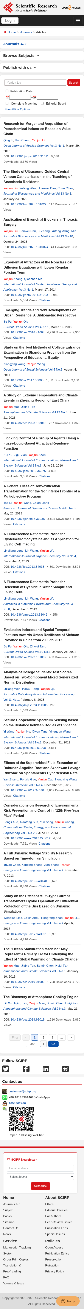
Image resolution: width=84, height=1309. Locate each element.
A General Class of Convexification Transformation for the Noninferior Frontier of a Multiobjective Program (41, 491)
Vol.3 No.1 (57, 145)
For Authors (53, 1216)
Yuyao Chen (11, 864)
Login (10, 20)
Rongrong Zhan (52, 917)
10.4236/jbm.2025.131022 (29, 204)
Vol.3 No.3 (69, 508)
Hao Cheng (22, 140)
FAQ (6, 1277)
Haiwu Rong (30, 688)
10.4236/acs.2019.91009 (28, 982)
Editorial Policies (56, 1210)
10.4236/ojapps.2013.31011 (30, 156)
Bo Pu (7, 321)
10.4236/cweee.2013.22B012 (31, 838)
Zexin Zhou (31, 917)
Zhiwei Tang (38, 646)
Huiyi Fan (61, 965)
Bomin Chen (45, 965)
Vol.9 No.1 (59, 971)
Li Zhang (44, 231)
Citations (44, 300)
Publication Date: (21, 91)
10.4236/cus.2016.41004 (28, 332)
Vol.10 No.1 (43, 651)
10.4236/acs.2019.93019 (28, 1019)
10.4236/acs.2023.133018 (28, 423)
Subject (8, 1210)
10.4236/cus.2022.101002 (28, 657)
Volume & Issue (13, 1283)
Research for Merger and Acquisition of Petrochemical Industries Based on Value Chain (37, 129)
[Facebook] (26, 1068)
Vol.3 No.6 (35, 465)
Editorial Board (56, 103)
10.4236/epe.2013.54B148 (29, 881)
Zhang (12, 279)
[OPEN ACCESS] (71, 7)
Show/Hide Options (18, 109)
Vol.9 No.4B (55, 923)
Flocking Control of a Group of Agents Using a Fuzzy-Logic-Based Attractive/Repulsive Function (41, 443)
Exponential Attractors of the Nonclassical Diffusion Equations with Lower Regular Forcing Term (37, 267)
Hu (23, 731)
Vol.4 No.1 (42, 327)
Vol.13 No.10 (64, 236)
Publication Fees (56, 1228)
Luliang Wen (11, 688)
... (61, 1037)
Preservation (53, 1259)
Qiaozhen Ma (33, 279)
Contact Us (10, 1228)
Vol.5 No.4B (55, 870)
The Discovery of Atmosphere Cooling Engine (40, 997)
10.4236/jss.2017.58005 (27, 380)
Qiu (20, 321)
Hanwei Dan (47, 188)
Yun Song (46, 822)
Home (12, 32)
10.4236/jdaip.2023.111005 (29, 705)
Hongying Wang (66, 779)
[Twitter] (5, 1068)
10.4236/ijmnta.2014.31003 (29, 295)
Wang (36, 364)
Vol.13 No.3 (59, 412)
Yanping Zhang (32, 864)
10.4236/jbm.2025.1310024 (29, 247)
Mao (11, 406)
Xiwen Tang (40, 731)
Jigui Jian (20, 455)
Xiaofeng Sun (29, 822)
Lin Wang (31, 550)
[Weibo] (65, 1068)
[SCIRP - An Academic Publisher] (30, 7)
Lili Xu (7, 1003)
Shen (37, 455)
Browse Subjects (20, 55)
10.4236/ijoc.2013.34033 (27, 566)
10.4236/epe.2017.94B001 (29, 934)
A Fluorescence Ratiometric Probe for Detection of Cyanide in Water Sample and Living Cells (37, 587)
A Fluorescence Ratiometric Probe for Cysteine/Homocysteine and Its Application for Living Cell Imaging (41, 539)
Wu (47, 550)
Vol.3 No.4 (69, 556)
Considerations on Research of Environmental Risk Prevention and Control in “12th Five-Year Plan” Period (41, 810)
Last (31, 1044)
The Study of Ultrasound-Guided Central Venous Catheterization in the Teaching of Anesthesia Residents (37, 177)
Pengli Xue (10, 822)
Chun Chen (65, 188)
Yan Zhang (10, 779)
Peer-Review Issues (58, 1222)
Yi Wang (8, 731)
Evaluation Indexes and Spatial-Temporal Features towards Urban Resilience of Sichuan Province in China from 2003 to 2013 (41, 635)
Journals (26, 32)
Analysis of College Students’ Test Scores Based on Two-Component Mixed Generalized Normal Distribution (40, 677)
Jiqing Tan (28, 406)
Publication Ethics (57, 1253)
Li (70, 917)
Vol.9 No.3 (59, 1008)
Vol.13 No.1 (63, 193)
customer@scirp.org (22, 1091)
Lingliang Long (13, 550)
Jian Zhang (51, 864)
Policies (52, 1241)
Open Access (54, 1247)
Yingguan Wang (60, 731)
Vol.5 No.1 (35, 742)
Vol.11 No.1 (11, 699)
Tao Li (7, 502)
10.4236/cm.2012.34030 (27, 790)
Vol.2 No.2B (29, 833)
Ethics (49, 1204)
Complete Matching (24, 103)
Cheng (64, 822)
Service (10, 1241)
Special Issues (55, 1234)
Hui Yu (7, 455)
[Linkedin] (46, 1068)
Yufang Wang (28, 188)
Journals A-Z (11, 1204)
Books (7, 1216)
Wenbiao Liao (12, 917)
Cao (45, 779)
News (7, 1234)
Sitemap (8, 1222)
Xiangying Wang (14, 364)
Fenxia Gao (28, 779)
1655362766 (17, 1103)
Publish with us (18, 67)
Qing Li (8, 140)
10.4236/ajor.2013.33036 (28, 518)
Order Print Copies (16, 1259)
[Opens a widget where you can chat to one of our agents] (68, 1301)
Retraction (52, 1265)
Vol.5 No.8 (55, 369)
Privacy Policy (54, 1271)
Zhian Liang (41, 502)
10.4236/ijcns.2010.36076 (28, 471)
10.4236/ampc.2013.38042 (29, 614)
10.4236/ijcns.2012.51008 (28, 747)
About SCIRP (57, 1197)
